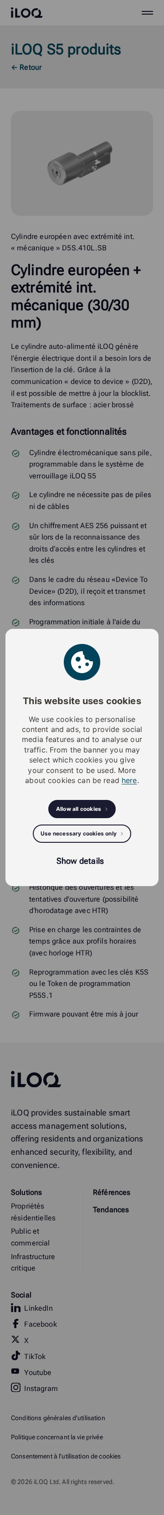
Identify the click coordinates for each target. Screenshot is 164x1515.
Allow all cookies (78, 808)
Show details (80, 861)
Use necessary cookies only (79, 833)
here (129, 780)
